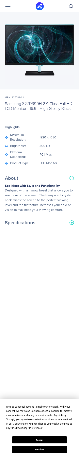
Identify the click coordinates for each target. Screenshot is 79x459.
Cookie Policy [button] (20, 423)
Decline (39, 449)
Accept (39, 440)
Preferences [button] (35, 428)
